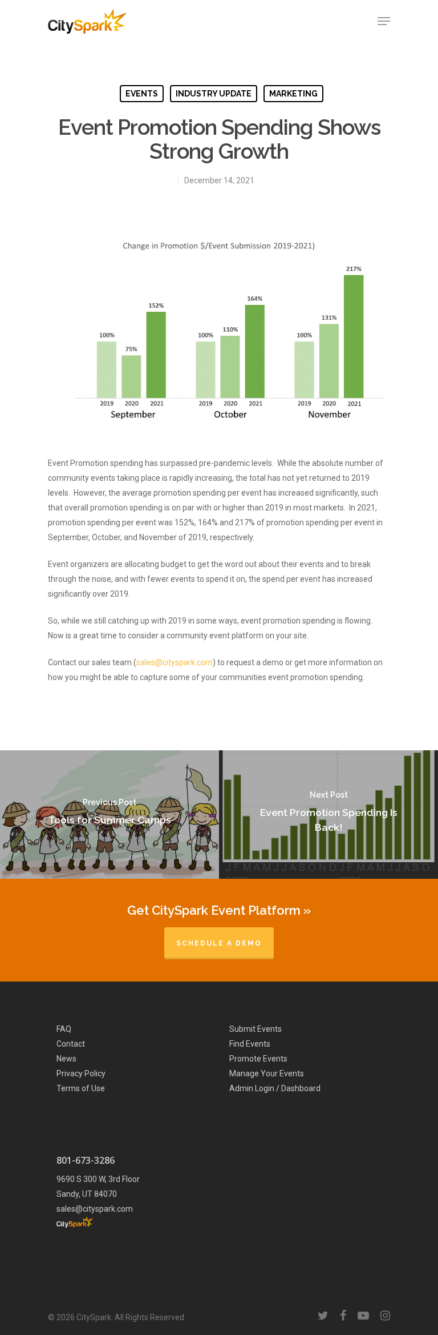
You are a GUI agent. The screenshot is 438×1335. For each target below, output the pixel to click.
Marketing (293, 93)
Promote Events (258, 1058)
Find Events (249, 1043)
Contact (70, 1043)
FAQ (63, 1029)
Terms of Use (80, 1088)
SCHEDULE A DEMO (219, 943)
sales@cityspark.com (174, 662)
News (66, 1058)
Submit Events (255, 1029)
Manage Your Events (266, 1073)
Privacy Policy (81, 1073)
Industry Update (214, 93)
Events (141, 93)
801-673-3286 (85, 1160)
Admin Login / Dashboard (275, 1088)
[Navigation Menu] (384, 21)
